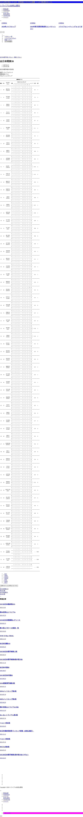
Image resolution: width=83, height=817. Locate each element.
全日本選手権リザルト (6, 57)
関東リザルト (18, 57)
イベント (5, 17)
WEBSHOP (6, 10)
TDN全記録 (6, 15)
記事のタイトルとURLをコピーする (9, 585)
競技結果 (5, 9)
